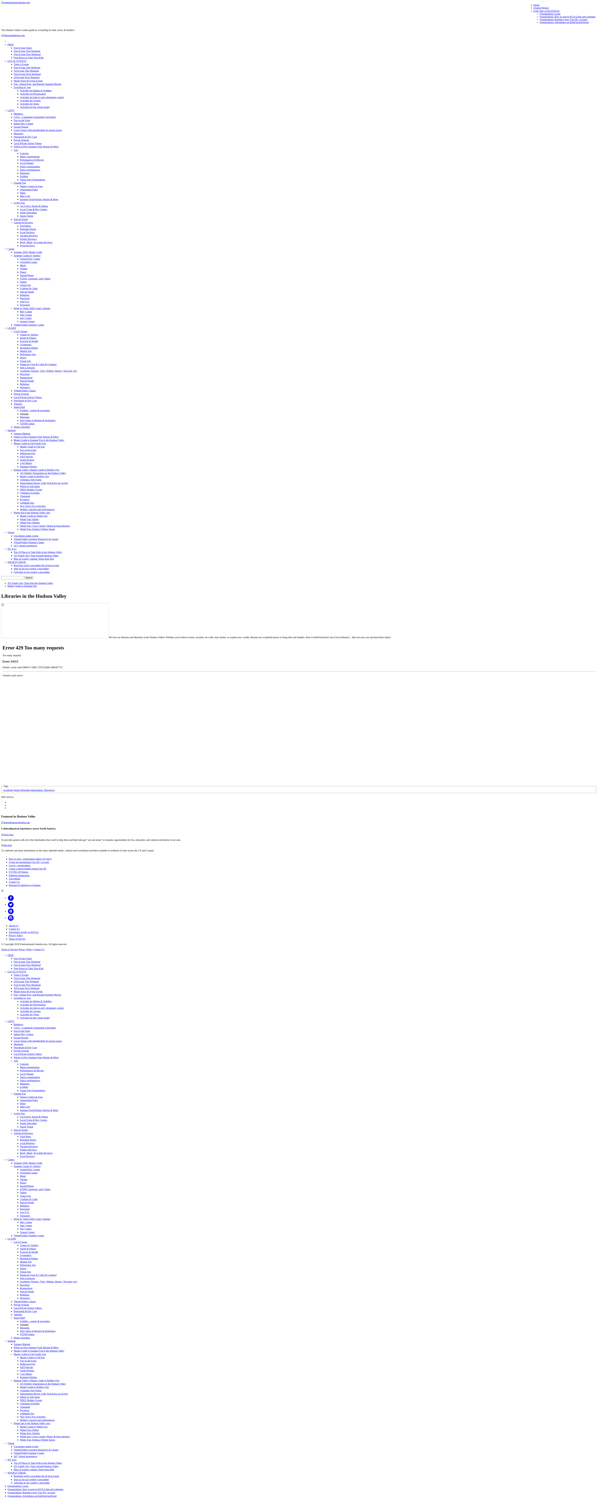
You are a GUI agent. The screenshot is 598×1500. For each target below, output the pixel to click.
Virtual (10, 532)
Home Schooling (22, 790)
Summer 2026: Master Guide (28, 252)
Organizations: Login (550, 14)
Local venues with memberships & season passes (38, 130)
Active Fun (19, 203)
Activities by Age (22, 87)
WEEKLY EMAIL (16, 562)
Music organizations (30, 156)
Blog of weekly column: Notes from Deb (34, 559)
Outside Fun (20, 183)
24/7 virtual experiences (25, 545)
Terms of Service (17, 939)
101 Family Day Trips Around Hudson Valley (36, 555)
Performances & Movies (32, 160)
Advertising (14, 878)
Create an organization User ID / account (29, 862)
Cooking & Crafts (29, 288)
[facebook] (10, 898)
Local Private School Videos (28, 143)
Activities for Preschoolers (33, 94)
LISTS (10, 110)
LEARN (11, 328)
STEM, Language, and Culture (35, 278)
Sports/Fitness (27, 275)
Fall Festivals (26, 456)
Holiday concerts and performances (37, 509)
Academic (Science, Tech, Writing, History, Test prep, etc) (48, 371)
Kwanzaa (24, 499)
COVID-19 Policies (18, 872)
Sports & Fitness (28, 338)
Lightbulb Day (27, 503)
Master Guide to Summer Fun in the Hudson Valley (39, 440)
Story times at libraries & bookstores (37, 420)
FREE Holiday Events (31, 489)
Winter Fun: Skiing (29, 519)
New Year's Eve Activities (32, 506)
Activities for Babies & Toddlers (36, 90)
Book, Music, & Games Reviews (36, 242)
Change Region (541, 8)
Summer (11, 430)
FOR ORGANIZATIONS (546, 11)
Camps (10, 249)
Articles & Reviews (23, 222)
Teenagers (25, 305)
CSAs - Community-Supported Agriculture (35, 117)
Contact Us (14, 882)
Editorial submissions (19, 875)
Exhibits (24, 176)
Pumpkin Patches (28, 466)
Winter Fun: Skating (30, 522)
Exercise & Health (29, 341)
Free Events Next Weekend (27, 54)
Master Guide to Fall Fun (32, 446)
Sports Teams (26, 216)
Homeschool (26, 377)
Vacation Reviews (29, 235)
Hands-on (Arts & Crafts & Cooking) (38, 364)
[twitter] (10, 904)
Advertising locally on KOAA (24, 932)
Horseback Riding (29, 348)
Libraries (24, 414)
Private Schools (21, 140)
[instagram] (10, 917)
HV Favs (12, 549)
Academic (8, 790)
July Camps (25, 318)
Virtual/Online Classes (25, 390)
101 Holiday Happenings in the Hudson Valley (43, 473)
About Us (13, 925)
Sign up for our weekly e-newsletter (31, 568)
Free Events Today (23, 48)
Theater (23, 268)
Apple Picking (27, 460)
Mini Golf (25, 196)
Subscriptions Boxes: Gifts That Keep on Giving (44, 483)
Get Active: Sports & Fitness (34, 206)
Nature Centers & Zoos (31, 186)
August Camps (27, 321)
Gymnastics (25, 344)
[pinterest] (10, 911)
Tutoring (18, 404)
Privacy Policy (16, 935)
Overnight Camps (28, 262)
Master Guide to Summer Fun (22, 586)
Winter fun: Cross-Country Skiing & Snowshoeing (45, 526)
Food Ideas (25, 226)
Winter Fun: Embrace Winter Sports (37, 529)
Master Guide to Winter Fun (33, 516)
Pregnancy (25, 387)
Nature (23, 282)
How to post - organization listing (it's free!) (30, 859)
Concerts (24, 153)
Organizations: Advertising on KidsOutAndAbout (564, 22)
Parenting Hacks (28, 229)
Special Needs (21, 219)
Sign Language (27, 367)
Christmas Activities (30, 493)
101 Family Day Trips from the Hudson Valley (30, 583)
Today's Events (21, 64)
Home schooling (22, 427)
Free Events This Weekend (27, 51)
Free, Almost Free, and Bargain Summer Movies (37, 84)
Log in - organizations (19, 865)
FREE (10, 44)
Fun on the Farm (22, 120)
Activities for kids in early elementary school (42, 97)
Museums (18, 133)
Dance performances (30, 170)
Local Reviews (27, 232)
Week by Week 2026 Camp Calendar (32, 308)
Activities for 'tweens (30, 100)
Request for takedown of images (24, 885)
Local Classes (20, 331)
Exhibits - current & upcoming (35, 410)
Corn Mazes (26, 463)
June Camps (26, 315)
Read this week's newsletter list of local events (36, 565)
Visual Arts (25, 285)
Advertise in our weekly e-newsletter (32, 572)
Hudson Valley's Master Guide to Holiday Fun (36, 470)
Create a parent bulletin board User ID (27, 868)
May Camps (26, 311)
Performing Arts (28, 354)
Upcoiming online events (26, 536)
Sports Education (28, 212)
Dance (23, 272)
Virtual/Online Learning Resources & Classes (36, 539)
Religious (24, 295)
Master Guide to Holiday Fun (34, 476)
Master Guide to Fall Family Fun (30, 443)
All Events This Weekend (26, 71)
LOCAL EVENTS (16, 61)
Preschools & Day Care (25, 137)
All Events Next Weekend (26, 77)
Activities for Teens (29, 104)
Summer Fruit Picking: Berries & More (39, 199)
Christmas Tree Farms (30, 479)
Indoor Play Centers (23, 123)
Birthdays (18, 114)
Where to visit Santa (30, 486)
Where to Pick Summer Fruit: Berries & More (36, 146)
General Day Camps (30, 259)
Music (23, 265)
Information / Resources (43, 790)
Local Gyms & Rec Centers (33, 209)
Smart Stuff (19, 407)
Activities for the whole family (35, 107)
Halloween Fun (27, 453)
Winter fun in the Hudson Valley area (32, 512)
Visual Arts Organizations (32, 179)
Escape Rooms (21, 127)
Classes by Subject (29, 334)
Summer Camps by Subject (27, 255)
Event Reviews (27, 245)
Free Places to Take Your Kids (28, 57)
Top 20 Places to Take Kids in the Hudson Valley (38, 552)
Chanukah (25, 496)
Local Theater (27, 163)
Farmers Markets (22, 433)
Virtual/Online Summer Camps (29, 325)
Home (536, 5)
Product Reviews (28, 239)
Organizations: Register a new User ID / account (563, 19)
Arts (16, 150)
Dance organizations (30, 166)
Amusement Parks (29, 189)
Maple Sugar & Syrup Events (28, 81)
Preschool (25, 298)
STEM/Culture (27, 423)
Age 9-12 (24, 301)
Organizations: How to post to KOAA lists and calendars (568, 16)
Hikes (23, 193)
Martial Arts (26, 351)
